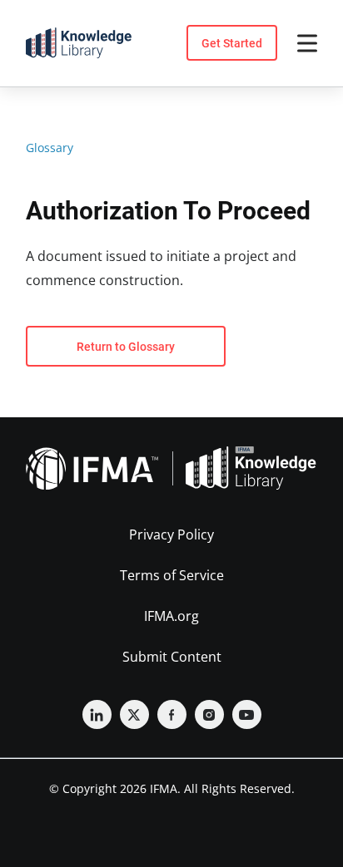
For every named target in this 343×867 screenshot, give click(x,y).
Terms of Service (172, 575)
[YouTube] (246, 714)
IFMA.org (171, 616)
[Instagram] (209, 714)
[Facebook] (171, 714)
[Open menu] (307, 43)
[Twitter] (134, 714)
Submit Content (171, 657)
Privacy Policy (171, 534)
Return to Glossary (126, 346)
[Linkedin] (97, 714)
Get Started (231, 43)
